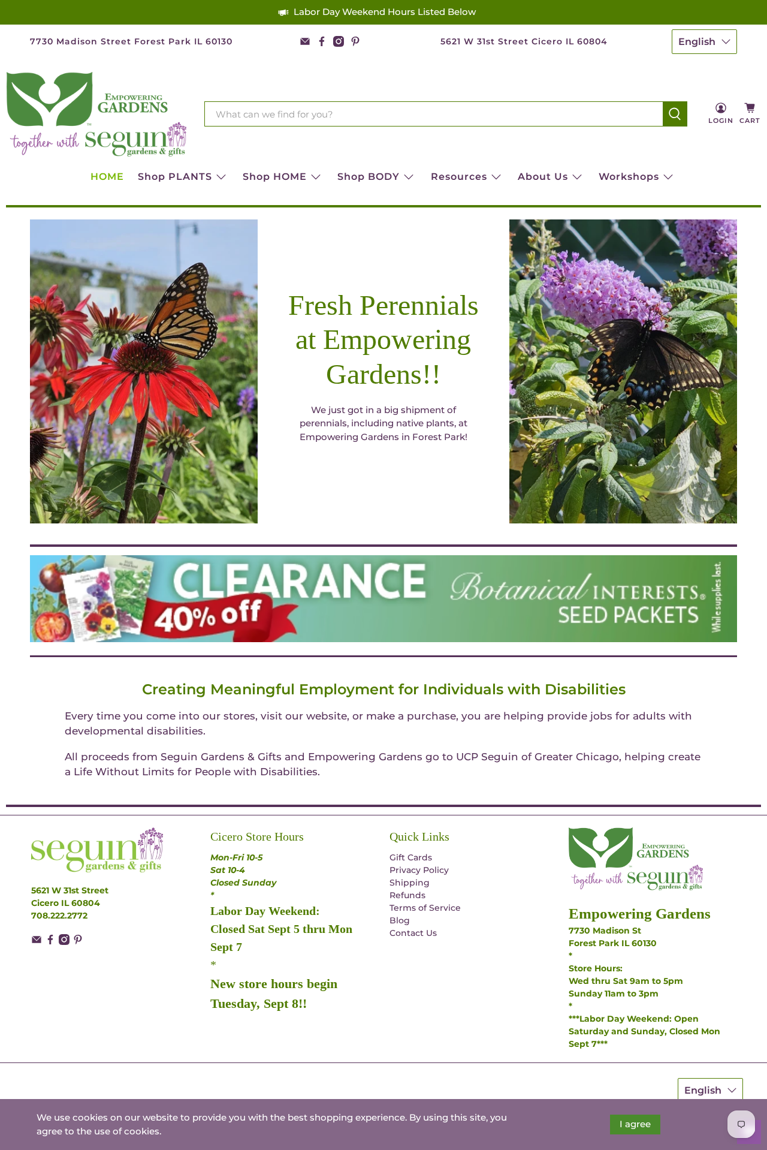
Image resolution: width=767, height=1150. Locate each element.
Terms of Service (425, 907)
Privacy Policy (419, 870)
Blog (399, 920)
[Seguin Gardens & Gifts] (96, 114)
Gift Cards (410, 857)
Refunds (407, 895)
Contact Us (413, 933)
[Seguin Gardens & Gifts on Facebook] (321, 41)
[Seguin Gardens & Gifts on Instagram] (338, 41)
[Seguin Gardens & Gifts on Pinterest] (355, 41)
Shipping (409, 882)
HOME (107, 176)
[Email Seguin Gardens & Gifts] (305, 41)
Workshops (629, 176)
